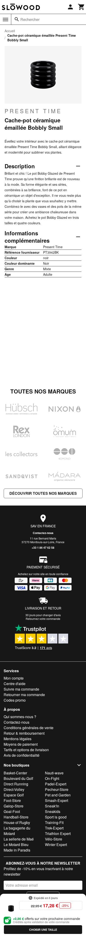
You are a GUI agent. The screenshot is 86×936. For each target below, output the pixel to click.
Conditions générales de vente (28, 727)
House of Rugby (17, 822)
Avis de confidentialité (21, 755)
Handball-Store (16, 817)
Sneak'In (52, 806)
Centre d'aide (14, 683)
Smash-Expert (56, 800)
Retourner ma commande (24, 694)
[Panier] (81, 7)
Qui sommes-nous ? (20, 716)
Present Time (33, 111)
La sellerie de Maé (19, 839)
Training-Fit (54, 822)
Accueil (10, 30)
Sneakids (52, 811)
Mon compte (14, 678)
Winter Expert (56, 844)
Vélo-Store (53, 839)
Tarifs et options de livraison (26, 749)
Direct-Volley (14, 789)
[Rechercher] (16, 19)
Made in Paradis (17, 850)
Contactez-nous (43, 533)
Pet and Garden (58, 795)
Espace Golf (14, 795)
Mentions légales (17, 738)
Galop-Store (13, 806)
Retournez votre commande (43, 619)
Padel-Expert (55, 784)
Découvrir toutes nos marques (43, 493)
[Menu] (5, 19)
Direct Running (16, 784)
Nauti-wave (54, 773)
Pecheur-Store (56, 789)
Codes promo (15, 700)
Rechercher (29, 19)
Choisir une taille (43, 930)
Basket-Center (15, 773)
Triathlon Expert (58, 833)
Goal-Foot (12, 811)
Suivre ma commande (21, 689)
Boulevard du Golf (18, 778)
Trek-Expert (54, 828)
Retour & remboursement (24, 733)
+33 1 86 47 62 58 (43, 547)
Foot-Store (12, 800)
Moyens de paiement (21, 744)
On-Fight (52, 778)
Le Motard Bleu (16, 844)
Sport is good (56, 817)
